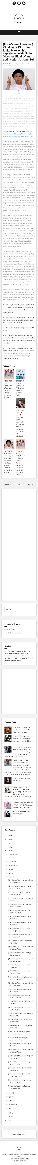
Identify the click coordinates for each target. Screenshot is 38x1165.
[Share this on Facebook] (8, 358)
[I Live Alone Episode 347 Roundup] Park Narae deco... (19, 1087)
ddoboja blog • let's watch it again (21, 1154)
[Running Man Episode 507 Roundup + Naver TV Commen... (20, 978)
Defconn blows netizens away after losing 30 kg (22, 812)
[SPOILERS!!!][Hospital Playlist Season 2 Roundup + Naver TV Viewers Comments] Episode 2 (8, 389)
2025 (8, 835)
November (11, 858)
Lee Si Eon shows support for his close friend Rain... (20, 942)
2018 (8, 1116)
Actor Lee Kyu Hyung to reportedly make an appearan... (19, 893)
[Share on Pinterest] (15, 358)
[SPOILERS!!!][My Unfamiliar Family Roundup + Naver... (19, 972)
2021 (8, 847)
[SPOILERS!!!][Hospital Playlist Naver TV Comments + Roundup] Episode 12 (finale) (20, 388)
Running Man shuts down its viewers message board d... (19, 1032)
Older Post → (32, 484)
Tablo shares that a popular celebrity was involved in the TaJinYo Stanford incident (21, 730)
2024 (8, 839)
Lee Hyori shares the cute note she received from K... (19, 966)
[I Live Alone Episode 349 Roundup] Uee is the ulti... (21, 1002)
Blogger (22, 1134)
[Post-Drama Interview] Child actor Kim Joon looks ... (20, 1069)
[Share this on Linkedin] (18, 358)
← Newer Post (6, 484)
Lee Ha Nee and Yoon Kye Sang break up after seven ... (20, 1020)
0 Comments (12, 66)
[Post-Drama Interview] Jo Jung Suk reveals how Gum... (19, 1075)
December (11, 854)
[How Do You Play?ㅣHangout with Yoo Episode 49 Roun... (20, 881)
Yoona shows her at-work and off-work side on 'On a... (20, 1014)
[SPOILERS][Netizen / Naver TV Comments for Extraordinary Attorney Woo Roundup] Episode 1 (23, 740)
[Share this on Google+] (12, 358)
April (10, 1097)
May (9, 1093)
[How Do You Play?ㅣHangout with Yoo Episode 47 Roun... (20, 984)
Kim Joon (22, 64)
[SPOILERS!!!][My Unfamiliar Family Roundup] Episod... (19, 929)
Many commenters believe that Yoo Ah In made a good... (20, 935)
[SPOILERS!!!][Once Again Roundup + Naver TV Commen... (19, 911)
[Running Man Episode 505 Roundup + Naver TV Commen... (20, 1081)
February (11, 1104)
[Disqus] (19, 519)
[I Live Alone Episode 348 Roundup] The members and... (20, 1057)
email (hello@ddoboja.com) (12, 633)
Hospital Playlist (15, 64)
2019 (8, 1113)
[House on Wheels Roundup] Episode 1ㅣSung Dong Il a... (20, 1008)
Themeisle (16, 1159)
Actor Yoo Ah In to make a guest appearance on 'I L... (18, 1038)
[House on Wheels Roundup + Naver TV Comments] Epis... (20, 960)
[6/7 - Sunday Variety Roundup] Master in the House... (20, 1026)
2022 (8, 843)
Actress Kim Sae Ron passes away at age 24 (21, 779)
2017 (8, 1120)
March (10, 1100)
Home (19, 484)
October (11, 861)
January (11, 1108)
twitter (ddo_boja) (9, 629)
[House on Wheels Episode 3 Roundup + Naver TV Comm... (20, 887)
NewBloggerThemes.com (19, 1161)
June (10, 877)
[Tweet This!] (10, 358)
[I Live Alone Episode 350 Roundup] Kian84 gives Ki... (19, 954)
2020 (9, 851)
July (9, 873)
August (10, 869)
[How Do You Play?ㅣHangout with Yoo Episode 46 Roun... (20, 1050)
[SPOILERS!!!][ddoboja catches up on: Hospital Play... (19, 917)
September (12, 865)
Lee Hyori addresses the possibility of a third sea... (20, 899)
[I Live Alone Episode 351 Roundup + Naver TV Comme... (19, 905)
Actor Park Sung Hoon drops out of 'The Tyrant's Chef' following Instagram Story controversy (23, 805)
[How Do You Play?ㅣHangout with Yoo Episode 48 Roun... (20, 948)
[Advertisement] (19, 691)
